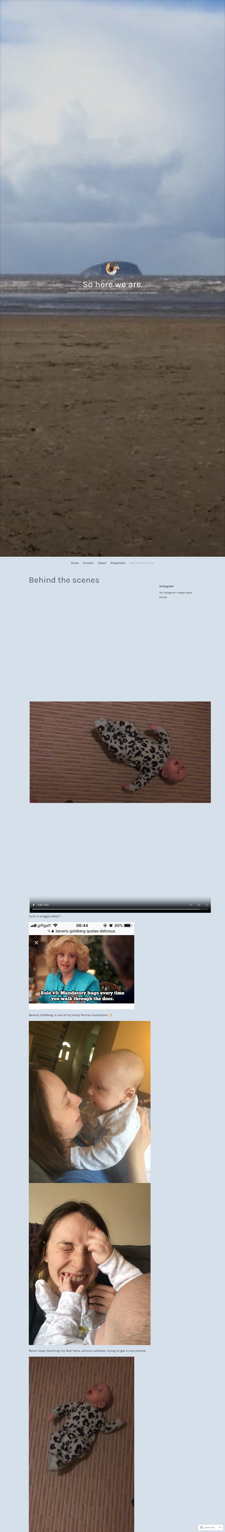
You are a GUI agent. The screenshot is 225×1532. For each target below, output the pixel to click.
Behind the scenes (141, 563)
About (102, 563)
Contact (88, 563)
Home (75, 563)
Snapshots (118, 563)
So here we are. (113, 284)
